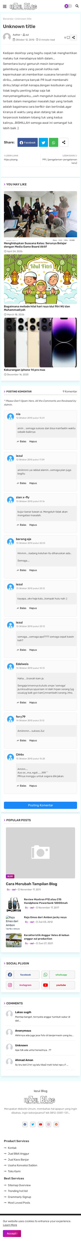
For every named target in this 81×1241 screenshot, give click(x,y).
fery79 (20, 716)
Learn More (10, 1225)
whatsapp (61, 974)
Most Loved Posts (19, 1202)
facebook (25, 974)
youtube (61, 985)
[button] (77, 6)
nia (18, 414)
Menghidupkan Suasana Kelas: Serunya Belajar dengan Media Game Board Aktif (35, 245)
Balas (23, 441)
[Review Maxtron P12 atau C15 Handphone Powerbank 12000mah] (14, 905)
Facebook (30, 142)
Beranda (8, 18)
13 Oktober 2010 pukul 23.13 (30, 626)
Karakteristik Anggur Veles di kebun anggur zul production (46, 937)
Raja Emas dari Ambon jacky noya (45, 917)
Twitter (43, 142)
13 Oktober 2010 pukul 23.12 (30, 588)
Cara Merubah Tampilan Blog (31, 884)
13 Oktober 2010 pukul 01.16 (30, 501)
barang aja (23, 539)
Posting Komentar (40, 805)
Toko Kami (14, 1171)
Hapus (33, 441)
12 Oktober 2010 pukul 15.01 (30, 418)
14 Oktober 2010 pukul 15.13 (30, 668)
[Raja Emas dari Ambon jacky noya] (14, 922)
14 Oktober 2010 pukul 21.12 (30, 720)
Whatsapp (53, 142)
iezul (19, 456)
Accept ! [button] (12, 1233)
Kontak (12, 1148)
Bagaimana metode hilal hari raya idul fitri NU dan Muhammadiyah (37, 308)
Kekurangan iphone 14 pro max (24, 370)
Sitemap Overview (19, 1185)
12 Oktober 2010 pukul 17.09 (30, 459)
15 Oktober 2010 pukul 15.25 (30, 758)
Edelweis (22, 664)
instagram (25, 985)
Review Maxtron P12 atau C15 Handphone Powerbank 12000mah (46, 901)
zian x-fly (22, 497)
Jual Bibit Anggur (18, 1153)
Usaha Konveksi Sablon (22, 1165)
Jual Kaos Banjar (18, 1159)
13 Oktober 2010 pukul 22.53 (30, 543)
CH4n (20, 754)
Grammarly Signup (19, 1197)
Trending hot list (18, 1191)
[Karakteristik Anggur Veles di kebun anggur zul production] (14, 940)
